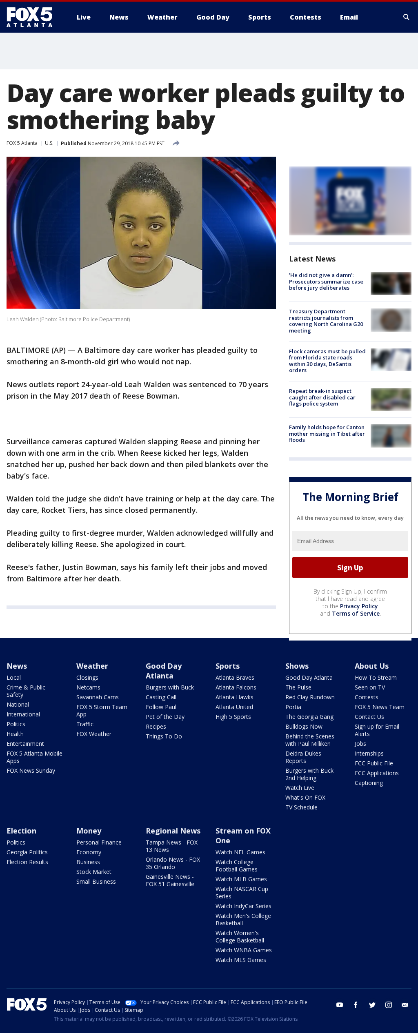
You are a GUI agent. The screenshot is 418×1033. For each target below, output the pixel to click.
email (404, 1004)
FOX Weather (93, 734)
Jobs (360, 743)
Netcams (88, 687)
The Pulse (298, 687)
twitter (372, 1004)
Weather (92, 666)
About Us (372, 666)
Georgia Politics (27, 852)
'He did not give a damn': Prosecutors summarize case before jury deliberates (326, 281)
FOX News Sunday (31, 770)
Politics (16, 724)
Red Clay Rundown (310, 697)
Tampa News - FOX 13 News (172, 845)
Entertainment (25, 743)
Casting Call (161, 697)
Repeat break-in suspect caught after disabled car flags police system (322, 397)
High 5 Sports (233, 716)
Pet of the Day (165, 716)
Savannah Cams (97, 697)
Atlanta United (234, 707)
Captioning (369, 783)
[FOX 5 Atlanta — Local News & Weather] (33, 17)
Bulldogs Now (303, 726)
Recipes (156, 726)
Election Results (27, 862)
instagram (388, 1004)
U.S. (49, 143)
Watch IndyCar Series (243, 906)
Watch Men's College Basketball (243, 919)
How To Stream (376, 677)
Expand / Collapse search (406, 17)
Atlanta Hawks (234, 697)
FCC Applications (377, 773)
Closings (87, 677)
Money (88, 831)
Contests (366, 697)
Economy (88, 852)
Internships (369, 753)
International (23, 714)
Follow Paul (161, 707)
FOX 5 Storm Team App (101, 710)
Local (14, 677)
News (17, 666)
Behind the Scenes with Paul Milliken (309, 739)
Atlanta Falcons (236, 687)
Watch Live (299, 787)
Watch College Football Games (237, 865)
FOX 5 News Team (380, 707)
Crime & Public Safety (26, 690)
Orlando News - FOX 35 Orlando (173, 863)
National (18, 704)
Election (21, 831)
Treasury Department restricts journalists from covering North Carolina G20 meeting (326, 321)
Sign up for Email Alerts (377, 730)
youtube (339, 1004)
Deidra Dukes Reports (303, 757)
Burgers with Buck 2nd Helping (309, 774)
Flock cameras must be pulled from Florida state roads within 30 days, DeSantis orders (327, 361)
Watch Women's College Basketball (240, 936)
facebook (355, 1004)
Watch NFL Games (240, 852)
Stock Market (93, 872)
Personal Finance (99, 842)
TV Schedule (301, 807)
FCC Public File (374, 763)
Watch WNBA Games (244, 950)
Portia (293, 707)
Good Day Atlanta (164, 671)
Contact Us (369, 716)
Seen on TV (370, 687)
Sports (228, 666)
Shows (297, 666)
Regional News (173, 831)
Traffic (84, 724)
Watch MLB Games (241, 879)
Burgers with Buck (170, 687)
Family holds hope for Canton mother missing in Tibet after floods (327, 433)
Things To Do (164, 736)
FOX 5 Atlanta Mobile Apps (34, 757)
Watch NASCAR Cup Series (242, 892)
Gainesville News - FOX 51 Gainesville (170, 880)
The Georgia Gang (309, 716)
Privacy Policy (359, 606)
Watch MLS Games (241, 960)
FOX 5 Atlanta (22, 143)
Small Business (96, 881)
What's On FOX (305, 797)
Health (15, 734)
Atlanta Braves (235, 677)
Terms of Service (356, 613)
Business (88, 862)
